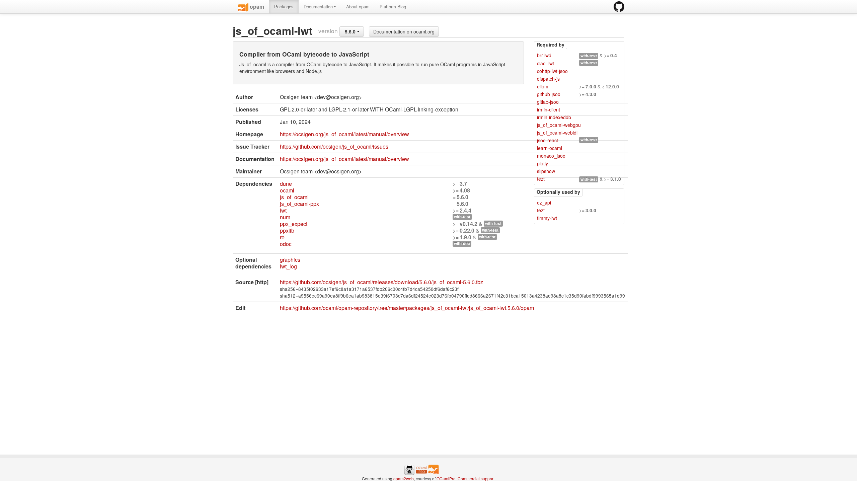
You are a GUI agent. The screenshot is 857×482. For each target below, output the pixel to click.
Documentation (318, 6)
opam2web (403, 478)
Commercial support (476, 478)
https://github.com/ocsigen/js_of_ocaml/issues (334, 146)
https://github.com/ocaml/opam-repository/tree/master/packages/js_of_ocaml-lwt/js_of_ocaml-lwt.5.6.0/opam (407, 308)
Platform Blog (393, 6)
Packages (284, 6)
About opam (358, 6)
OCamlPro (446, 478)
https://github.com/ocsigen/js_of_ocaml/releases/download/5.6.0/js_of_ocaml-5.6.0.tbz (381, 282)
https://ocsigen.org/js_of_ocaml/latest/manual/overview (344, 134)
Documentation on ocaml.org (404, 31)
